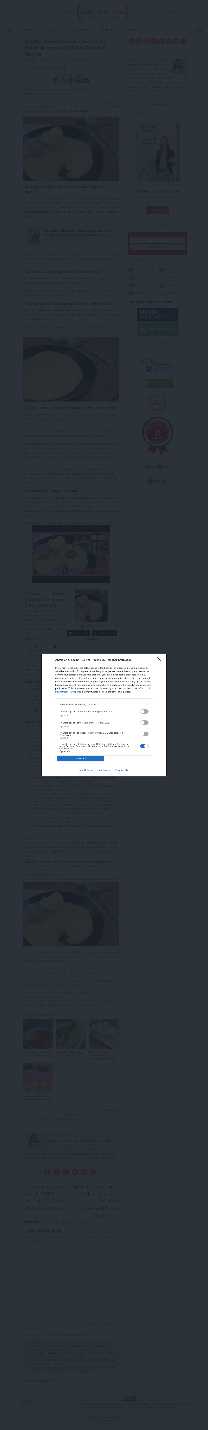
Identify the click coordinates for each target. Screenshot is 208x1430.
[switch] (144, 711)
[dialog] (104, 715)
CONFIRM (81, 758)
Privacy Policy (122, 770)
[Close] (160, 660)
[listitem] (104, 704)
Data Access (104, 770)
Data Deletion (86, 770)
